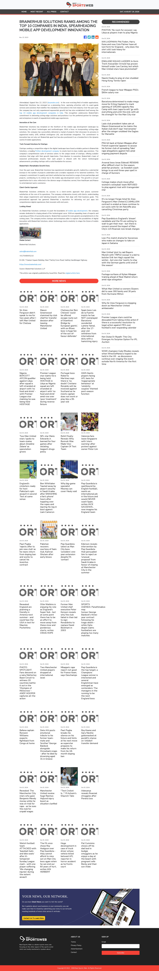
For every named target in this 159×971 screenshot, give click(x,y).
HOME (24, 11)
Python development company (47, 151)
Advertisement (76, 949)
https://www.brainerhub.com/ (30, 264)
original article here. (72, 273)
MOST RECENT (37, 11)
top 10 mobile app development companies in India (41, 113)
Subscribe (120, 953)
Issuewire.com (53, 102)
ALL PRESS (51, 11)
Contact (74, 952)
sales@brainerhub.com (27, 251)
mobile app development (78, 211)
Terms (73, 942)
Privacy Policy (76, 945)
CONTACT (64, 11)
